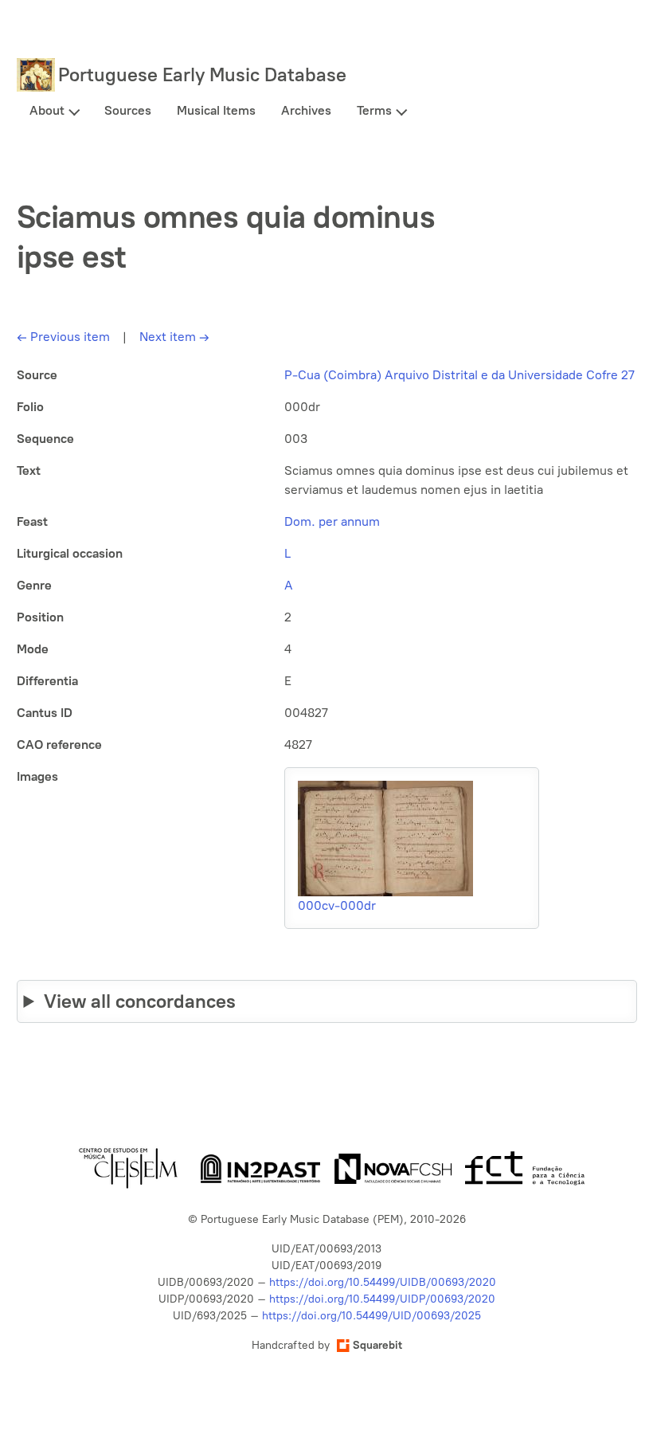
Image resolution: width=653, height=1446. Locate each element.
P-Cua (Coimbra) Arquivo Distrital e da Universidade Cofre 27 (459, 374)
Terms (374, 110)
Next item (174, 336)
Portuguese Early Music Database (202, 74)
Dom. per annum (332, 521)
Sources (127, 110)
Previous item (63, 336)
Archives (306, 110)
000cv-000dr (337, 905)
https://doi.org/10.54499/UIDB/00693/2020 (382, 1282)
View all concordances (140, 1001)
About (47, 110)
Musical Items (216, 110)
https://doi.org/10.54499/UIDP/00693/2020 (382, 1299)
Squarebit (377, 1345)
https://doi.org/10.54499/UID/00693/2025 (371, 1316)
